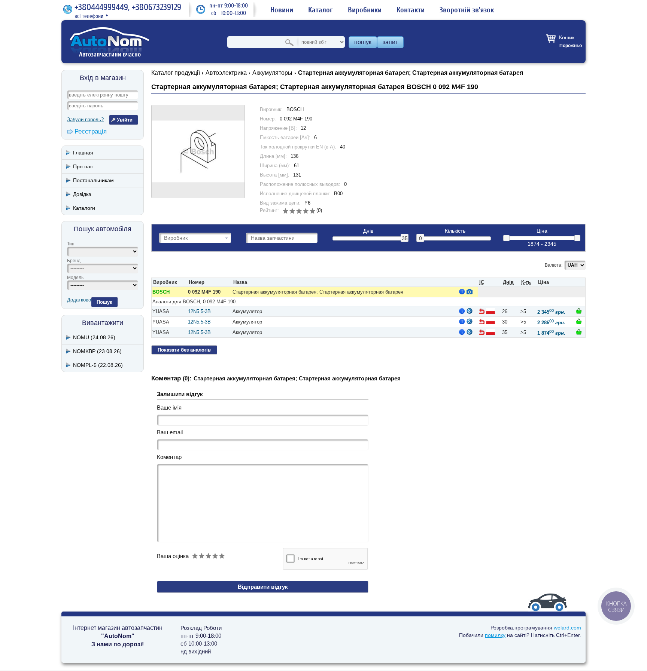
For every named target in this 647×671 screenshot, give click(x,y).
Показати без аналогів (184, 350)
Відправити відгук (263, 586)
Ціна (542, 231)
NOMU (94, 337)
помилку (495, 635)
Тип (71, 243)
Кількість (455, 231)
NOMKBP (97, 351)
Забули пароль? (85, 119)
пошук (362, 42)
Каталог (320, 10)
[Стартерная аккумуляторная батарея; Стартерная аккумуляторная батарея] (198, 151)
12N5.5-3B (199, 311)
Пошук (104, 302)
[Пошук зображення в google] (470, 311)
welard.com (567, 628)
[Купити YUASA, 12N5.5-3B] (579, 311)
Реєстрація (91, 131)
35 (405, 238)
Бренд (74, 260)
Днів (368, 231)
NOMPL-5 (98, 365)
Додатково (79, 300)
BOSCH (161, 292)
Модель (75, 277)
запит (390, 42)
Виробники (365, 10)
